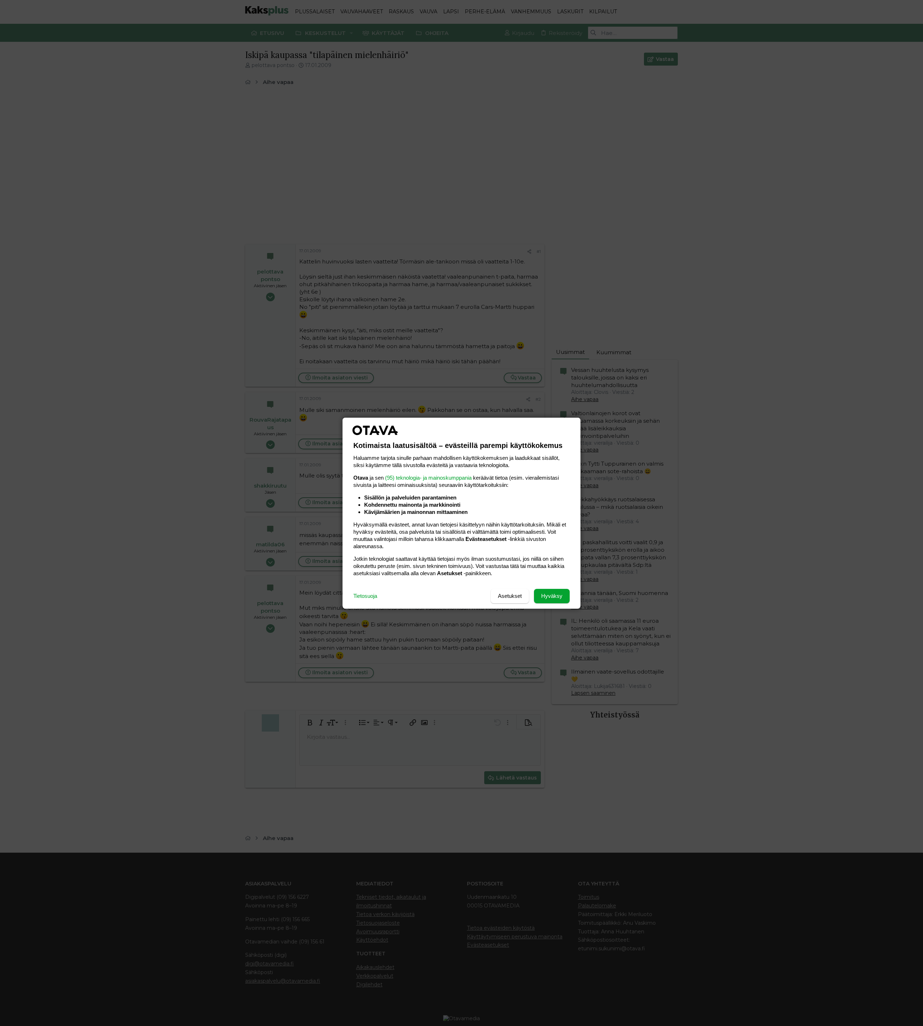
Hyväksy (551, 596)
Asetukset (510, 596)
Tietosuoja (365, 596)
